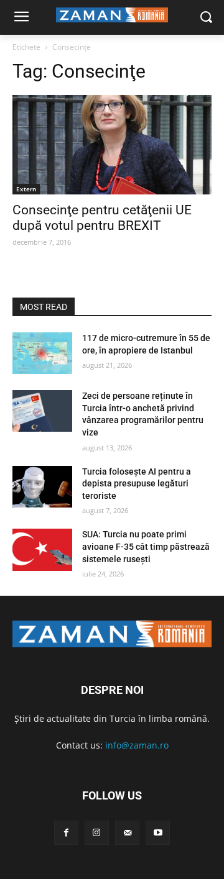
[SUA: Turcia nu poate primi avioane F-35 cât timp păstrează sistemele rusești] (42, 549)
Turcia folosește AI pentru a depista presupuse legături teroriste (136, 484)
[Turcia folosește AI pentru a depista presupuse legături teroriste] (42, 487)
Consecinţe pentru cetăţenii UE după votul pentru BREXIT (102, 218)
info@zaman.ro (137, 745)
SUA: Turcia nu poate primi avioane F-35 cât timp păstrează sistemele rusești (146, 546)
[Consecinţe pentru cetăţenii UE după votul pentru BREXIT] (112, 144)
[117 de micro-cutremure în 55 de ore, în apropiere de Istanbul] (42, 353)
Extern (26, 188)
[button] (206, 18)
